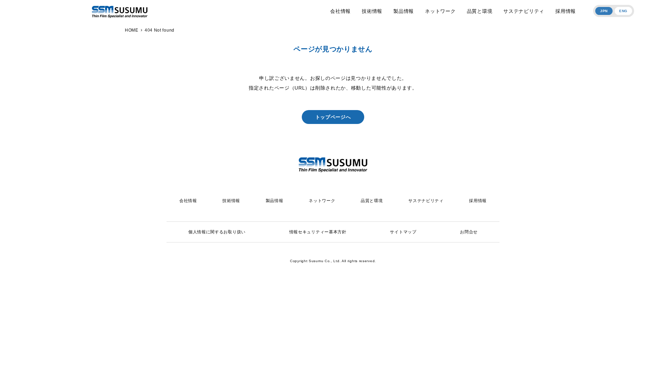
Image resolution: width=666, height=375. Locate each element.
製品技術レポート (331, 287)
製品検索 (331, 359)
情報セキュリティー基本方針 (318, 232)
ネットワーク (440, 11)
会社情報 (340, 11)
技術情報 (372, 11)
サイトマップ (403, 232)
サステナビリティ (523, 11)
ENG (623, 11)
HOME (131, 30)
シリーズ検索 (331, 342)
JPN (604, 11)
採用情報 (565, 11)
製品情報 (403, 11)
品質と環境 (480, 11)
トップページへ (333, 117)
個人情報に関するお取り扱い (217, 232)
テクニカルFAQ (331, 305)
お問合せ (469, 232)
